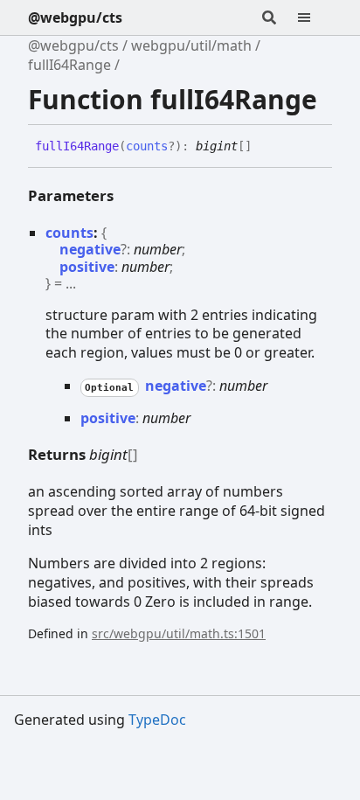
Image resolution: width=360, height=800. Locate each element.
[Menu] (314, 17)
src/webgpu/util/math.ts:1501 (179, 633)
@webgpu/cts (75, 17)
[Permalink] (265, 147)
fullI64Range (69, 64)
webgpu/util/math (191, 45)
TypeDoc (157, 719)
